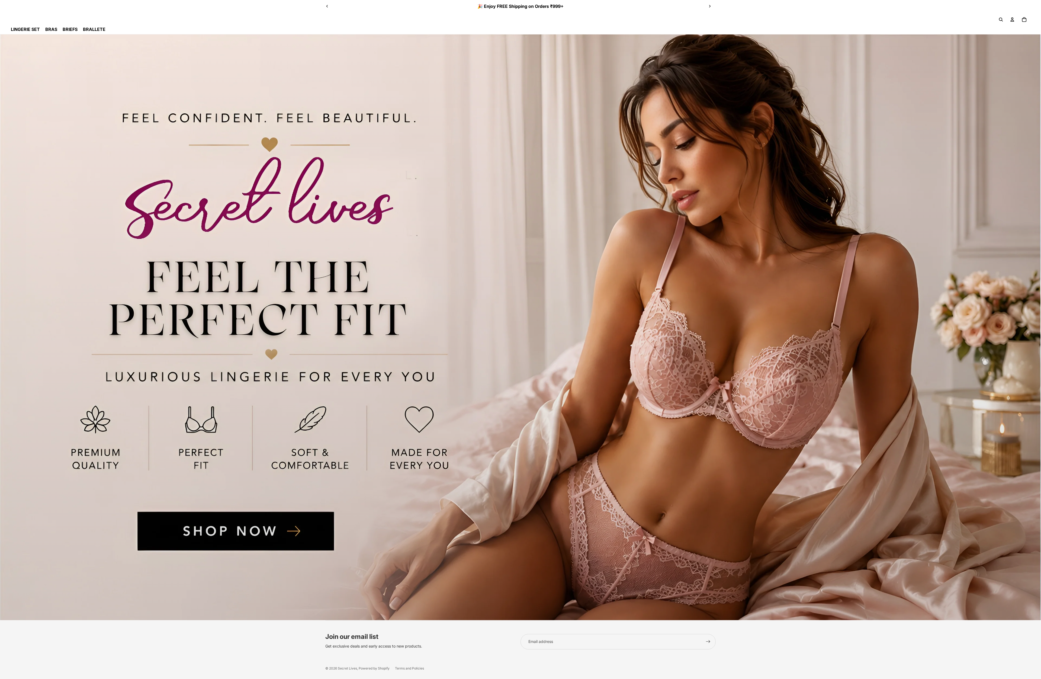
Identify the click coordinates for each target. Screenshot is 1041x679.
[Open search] (1001, 19)
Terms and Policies (409, 668)
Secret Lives (347, 668)
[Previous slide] (327, 6)
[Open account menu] (1012, 19)
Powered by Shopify (374, 668)
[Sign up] (708, 641)
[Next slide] (710, 6)
